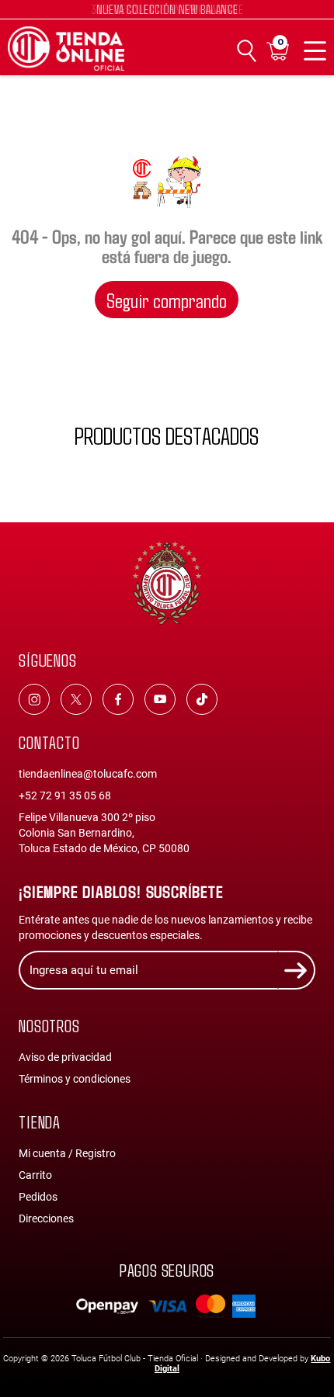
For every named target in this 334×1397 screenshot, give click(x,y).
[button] (277, 50)
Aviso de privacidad (65, 1057)
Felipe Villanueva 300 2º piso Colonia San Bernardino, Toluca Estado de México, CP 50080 (104, 832)
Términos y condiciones (74, 1079)
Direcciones (46, 1218)
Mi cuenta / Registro (67, 1153)
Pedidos (38, 1197)
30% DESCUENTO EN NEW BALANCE (167, 9)
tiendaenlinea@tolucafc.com (88, 774)
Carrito (35, 1175)
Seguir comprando (166, 299)
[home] (66, 48)
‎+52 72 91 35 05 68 (65, 795)
